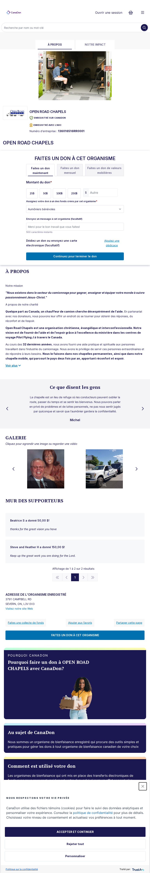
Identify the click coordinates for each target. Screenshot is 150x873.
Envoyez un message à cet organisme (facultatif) (54, 219)
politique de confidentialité (93, 813)
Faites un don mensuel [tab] (70, 170)
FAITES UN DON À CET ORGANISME (75, 635)
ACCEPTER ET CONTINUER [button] (75, 831)
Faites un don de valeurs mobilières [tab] (104, 170)
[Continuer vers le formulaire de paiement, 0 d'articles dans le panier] (132, 12)
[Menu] (142, 12)
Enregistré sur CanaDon (50, 117)
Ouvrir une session (108, 12)
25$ (32, 193)
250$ (74, 193)
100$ (59, 193)
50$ (45, 193)
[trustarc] (137, 869)
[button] (143, 786)
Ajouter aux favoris (80, 622)
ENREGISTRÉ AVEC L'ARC (47, 125)
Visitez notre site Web (19, 608)
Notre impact (95, 44)
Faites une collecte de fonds (26, 622)
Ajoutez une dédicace (111, 243)
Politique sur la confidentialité (22, 869)
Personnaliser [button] (75, 856)
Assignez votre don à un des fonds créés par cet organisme (61, 201)
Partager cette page (129, 622)
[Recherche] (144, 27)
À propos (55, 44)
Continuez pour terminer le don (75, 256)
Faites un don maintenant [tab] (40, 171)
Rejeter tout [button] (75, 844)
